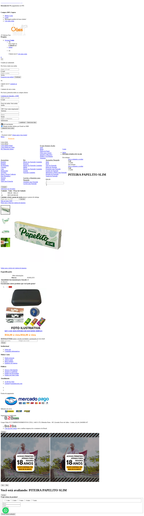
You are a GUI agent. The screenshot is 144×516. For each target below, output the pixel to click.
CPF (2, 109)
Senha (3, 75)
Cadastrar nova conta (8, 128)
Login (6, 17)
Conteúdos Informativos (12, 351)
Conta (64, 149)
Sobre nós (8, 349)
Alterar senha (9, 360)
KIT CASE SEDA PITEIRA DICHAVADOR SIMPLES (23, 331)
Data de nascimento (7, 124)
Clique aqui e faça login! (19, 135)
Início (64, 152)
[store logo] (19, 35)
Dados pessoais (9, 358)
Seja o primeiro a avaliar (75, 159)
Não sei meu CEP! (6, 201)
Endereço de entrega (11, 363)
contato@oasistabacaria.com (13, 383)
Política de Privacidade (12, 373)
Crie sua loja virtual (11, 428)
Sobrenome (4, 120)
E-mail (3, 71)
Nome (3, 117)
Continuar (17, 77)
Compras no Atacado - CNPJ (10, 96)
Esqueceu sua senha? (7, 77)
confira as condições (14, 9)
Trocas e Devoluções (11, 370)
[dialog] (72, 458)
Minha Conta (9, 16)
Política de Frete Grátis (12, 375)
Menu (2, 137)
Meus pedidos (9, 361)
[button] (15, 235)
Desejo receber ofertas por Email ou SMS (16, 126)
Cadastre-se (13, 84)
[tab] (72, 137)
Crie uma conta (9, 21)
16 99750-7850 (9, 382)
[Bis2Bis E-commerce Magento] (10, 427)
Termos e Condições (11, 371)
